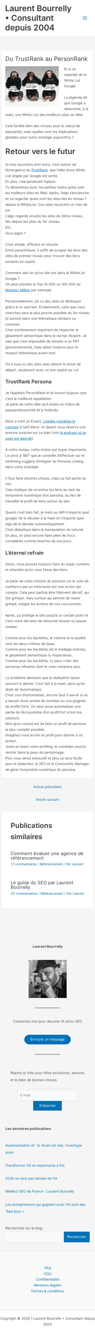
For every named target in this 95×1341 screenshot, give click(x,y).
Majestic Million (17, 290)
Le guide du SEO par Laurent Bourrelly (42, 885)
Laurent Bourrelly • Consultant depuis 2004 (38, 18)
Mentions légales (47, 1285)
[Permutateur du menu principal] (85, 18)
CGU (47, 1274)
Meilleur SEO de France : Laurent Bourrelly (39, 1191)
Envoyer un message (47, 1039)
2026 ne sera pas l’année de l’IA (31, 1178)
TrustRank (39, 170)
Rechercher (76, 1237)
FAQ (47, 1268)
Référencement (51, 864)
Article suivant (47, 799)
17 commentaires (23, 864)
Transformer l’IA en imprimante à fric (35, 1165)
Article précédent (47, 787)
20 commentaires (24, 893)
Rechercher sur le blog (23, 1228)
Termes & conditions (47, 1291)
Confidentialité (47, 1279)
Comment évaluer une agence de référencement (47, 856)
